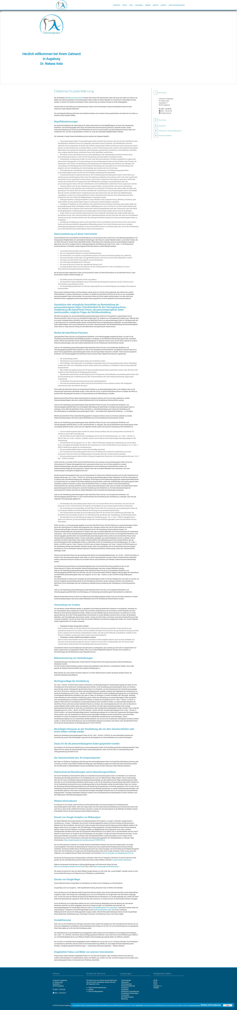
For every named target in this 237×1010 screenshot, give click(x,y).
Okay (227, 1005)
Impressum (197, 1005)
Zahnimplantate (126, 984)
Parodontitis (125, 995)
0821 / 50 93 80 (166, 109)
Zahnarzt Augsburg (64, 1005)
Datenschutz (192, 1005)
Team (131, 5)
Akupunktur (125, 982)
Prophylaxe (124, 988)
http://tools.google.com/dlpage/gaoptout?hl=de (117, 853)
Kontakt (163, 5)
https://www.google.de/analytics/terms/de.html (69, 866)
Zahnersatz (125, 989)
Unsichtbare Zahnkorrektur (129, 993)
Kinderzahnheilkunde (128, 986)
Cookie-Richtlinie (139, 1005)
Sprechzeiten (165, 135)
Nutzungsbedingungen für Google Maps (104, 907)
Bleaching (124, 999)
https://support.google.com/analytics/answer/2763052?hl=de (84, 840)
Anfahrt (155, 5)
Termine (147, 5)
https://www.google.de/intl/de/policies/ (106, 866)
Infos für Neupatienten (177, 5)
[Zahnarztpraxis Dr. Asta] (61, 5)
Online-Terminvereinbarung (97, 987)
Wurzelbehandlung (127, 997)
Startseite (116, 5)
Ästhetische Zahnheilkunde (130, 991)
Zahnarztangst (126, 980)
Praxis (124, 5)
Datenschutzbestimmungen (102, 910)
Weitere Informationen (211, 1005)
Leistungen (139, 5)
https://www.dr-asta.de (75, 98)
